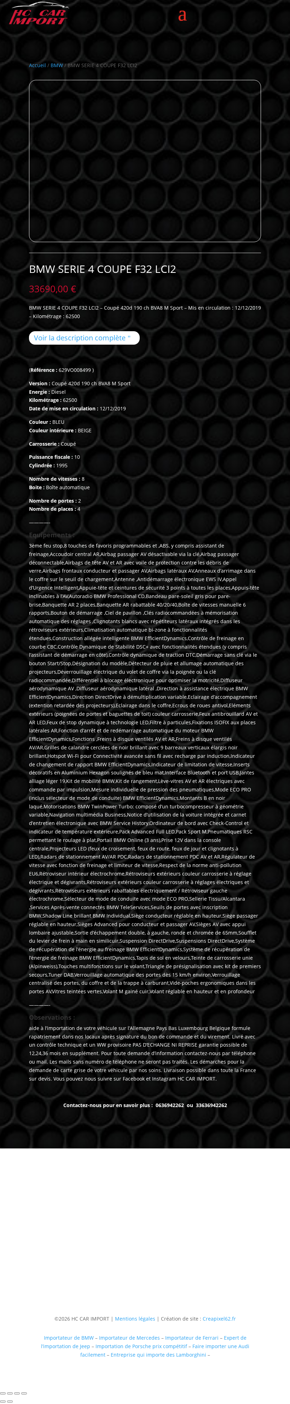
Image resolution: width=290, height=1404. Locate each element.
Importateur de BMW (69, 1337)
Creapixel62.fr (219, 1318)
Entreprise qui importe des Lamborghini (158, 1354)
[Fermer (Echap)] (24, 1393)
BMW (57, 65)
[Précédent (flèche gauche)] (3, 1401)
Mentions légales (134, 1318)
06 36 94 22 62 (46, 1244)
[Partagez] (17, 1393)
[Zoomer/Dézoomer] (3, 1393)
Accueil (37, 65)
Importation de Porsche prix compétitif (141, 1346)
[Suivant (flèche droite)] (10, 1401)
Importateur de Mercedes (129, 1337)
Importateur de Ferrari (192, 1337)
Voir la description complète (80, 338)
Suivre (156, 1271)
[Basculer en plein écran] (10, 1393)
